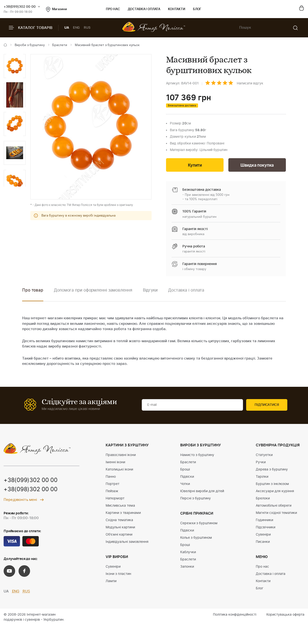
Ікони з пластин (118, 574)
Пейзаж (112, 491)
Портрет (112, 484)
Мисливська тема (120, 505)
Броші (185, 469)
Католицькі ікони (119, 469)
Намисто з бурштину (197, 455)
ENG (76, 27)
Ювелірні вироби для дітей (202, 491)
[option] (15, 66)
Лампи (111, 581)
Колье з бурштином (196, 537)
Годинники (264, 520)
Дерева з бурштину (272, 469)
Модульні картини (120, 527)
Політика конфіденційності (234, 614)
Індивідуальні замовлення (127, 542)
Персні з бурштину (195, 498)
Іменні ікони (115, 462)
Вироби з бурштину (30, 45)
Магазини (59, 9)
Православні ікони (121, 455)
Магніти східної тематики (276, 513)
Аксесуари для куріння (275, 491)
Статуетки (264, 455)
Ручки (261, 462)
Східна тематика (119, 520)
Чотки (185, 484)
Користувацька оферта (285, 614)
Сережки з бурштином (199, 523)
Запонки (187, 566)
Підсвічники (265, 527)
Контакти (176, 9)
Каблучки (188, 552)
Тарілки (262, 476)
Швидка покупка (257, 165)
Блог (197, 9)
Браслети (59, 45)
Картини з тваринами (123, 513)
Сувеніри (113, 566)
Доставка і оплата (144, 9)
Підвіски (187, 476)
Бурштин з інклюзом (272, 484)
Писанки (263, 542)
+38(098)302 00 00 (31, 489)
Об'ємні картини (119, 534)
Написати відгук (250, 83)
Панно (111, 476)
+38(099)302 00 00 (20, 6)
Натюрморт (115, 498)
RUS (87, 27)
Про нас (113, 9)
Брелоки (263, 498)
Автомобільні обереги (273, 505)
